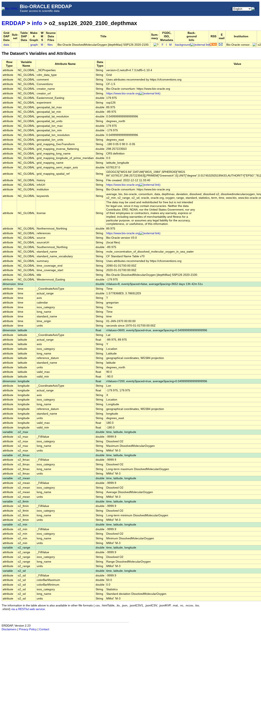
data (6, 44)
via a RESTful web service (28, 609)
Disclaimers (9, 629)
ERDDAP (13, 23)
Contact (44, 629)
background (182, 44)
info (37, 23)
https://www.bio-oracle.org (123, 93)
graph (34, 44)
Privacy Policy (28, 629)
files (50, 44)
